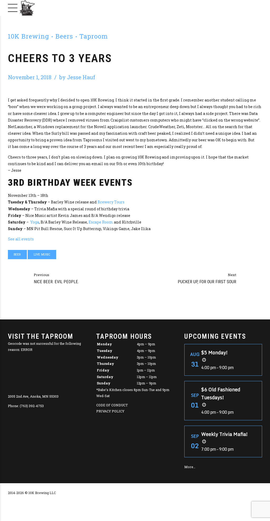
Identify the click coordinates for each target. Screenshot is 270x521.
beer (17, 254)
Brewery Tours (111, 201)
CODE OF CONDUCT (112, 405)
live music (42, 254)
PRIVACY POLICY (110, 411)
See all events (21, 238)
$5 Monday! (214, 352)
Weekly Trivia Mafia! (224, 434)
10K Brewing (28, 36)
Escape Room (101, 222)
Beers (64, 36)
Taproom (93, 36)
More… (189, 467)
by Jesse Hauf (77, 77)
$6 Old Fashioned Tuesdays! (220, 393)
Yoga (34, 222)
